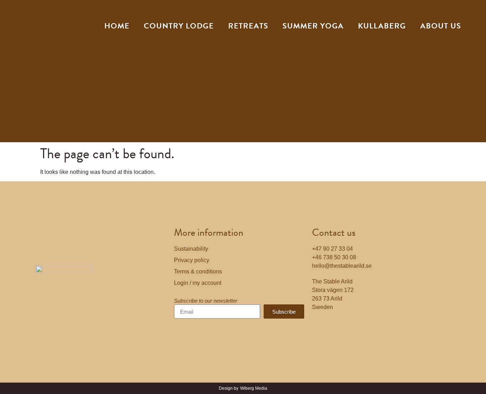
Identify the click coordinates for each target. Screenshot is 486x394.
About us (440, 26)
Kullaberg (382, 26)
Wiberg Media (253, 388)
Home (117, 26)
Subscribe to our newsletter (205, 301)
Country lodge (179, 26)
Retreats (248, 26)
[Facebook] (321, 327)
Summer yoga (313, 26)
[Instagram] (340, 327)
